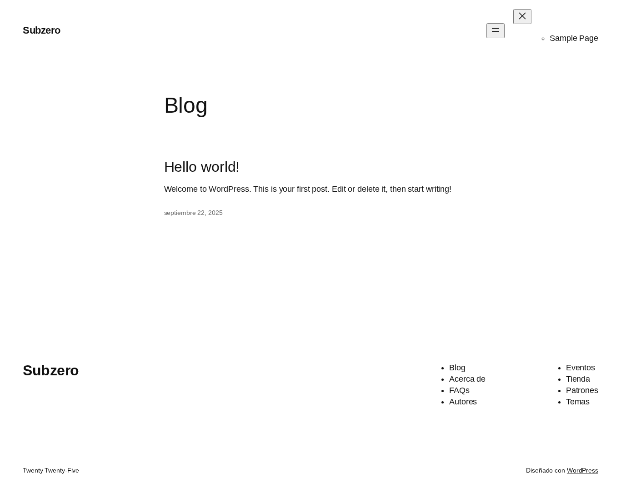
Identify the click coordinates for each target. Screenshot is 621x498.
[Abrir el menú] (495, 30)
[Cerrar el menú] (522, 16)
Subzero (41, 30)
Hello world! (202, 167)
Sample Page (574, 38)
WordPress (582, 470)
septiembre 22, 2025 (193, 212)
